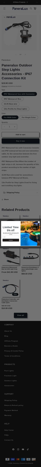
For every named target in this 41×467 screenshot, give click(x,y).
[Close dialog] (39, 222)
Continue (11, 240)
